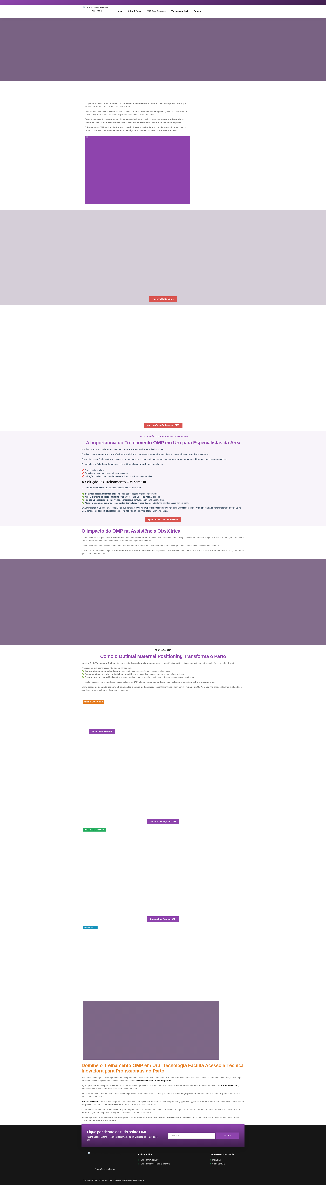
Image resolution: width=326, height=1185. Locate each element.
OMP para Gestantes (156, 11)
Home (119, 11)
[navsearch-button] (236, 11)
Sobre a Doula (134, 11)
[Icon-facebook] (240, 2)
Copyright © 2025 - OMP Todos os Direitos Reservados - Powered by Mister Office (113, 1180)
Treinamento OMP (180, 11)
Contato (197, 11)
